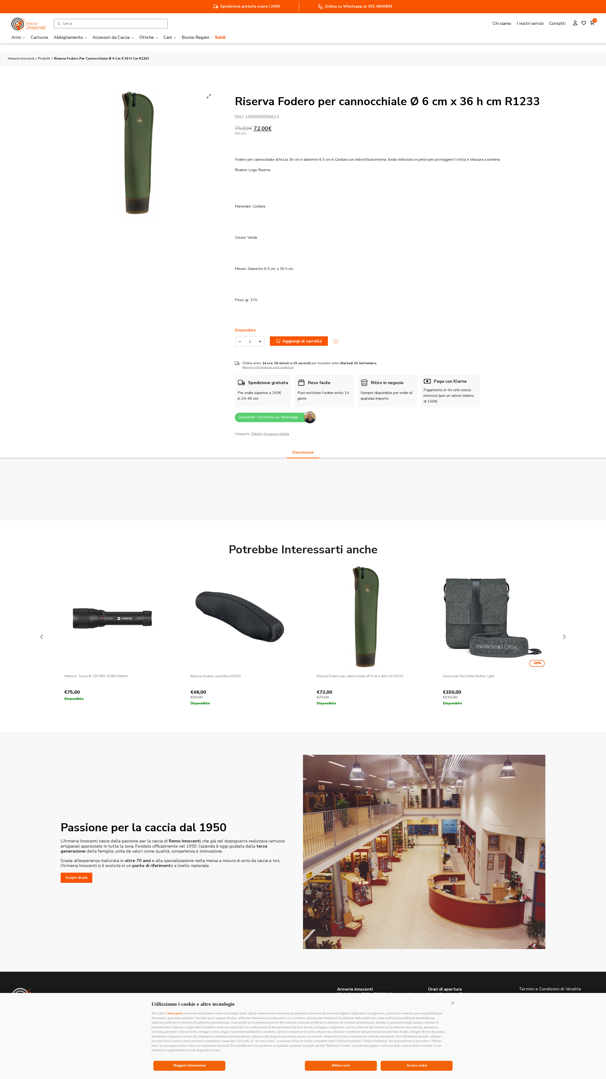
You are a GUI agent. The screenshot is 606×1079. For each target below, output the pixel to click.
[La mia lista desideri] (583, 24)
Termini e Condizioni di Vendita (550, 989)
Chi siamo (502, 23)
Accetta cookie (416, 1065)
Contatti (557, 23)
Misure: (241, 268)
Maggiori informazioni (189, 1065)
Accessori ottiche (276, 434)
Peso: (239, 300)
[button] (452, 1003)
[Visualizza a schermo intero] (209, 96)
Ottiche (256, 434)
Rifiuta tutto (341, 1065)
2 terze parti (174, 1013)
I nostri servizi (530, 23)
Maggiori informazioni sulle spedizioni (268, 367)
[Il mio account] (575, 24)
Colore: (240, 237)
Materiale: (243, 206)
